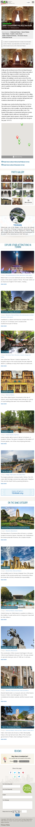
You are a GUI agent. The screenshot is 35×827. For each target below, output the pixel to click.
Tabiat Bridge (6, 471)
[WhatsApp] (14, 776)
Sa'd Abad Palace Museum (11, 312)
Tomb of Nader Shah (9, 647)
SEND (17, 815)
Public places (29, 275)
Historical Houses (15, 690)
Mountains (17, 355)
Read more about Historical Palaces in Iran (16, 162)
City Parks (16, 434)
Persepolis (5, 567)
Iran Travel (9, 820)
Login (28, 2)
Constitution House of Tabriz (12, 687)
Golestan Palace (7, 392)
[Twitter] (14, 772)
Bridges (8, 474)
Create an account (24, 761)
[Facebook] (10, 772)
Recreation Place (10, 355)
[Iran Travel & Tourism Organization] (7, 2)
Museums (8, 315)
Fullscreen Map (18, 157)
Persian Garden (7, 431)
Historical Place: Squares (21, 730)
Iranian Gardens (10, 434)
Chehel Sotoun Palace (9, 607)
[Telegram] (19, 776)
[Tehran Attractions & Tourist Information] (17, 220)
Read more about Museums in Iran (13, 165)
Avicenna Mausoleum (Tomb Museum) (15, 528)
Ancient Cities (9, 570)
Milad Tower (6, 272)
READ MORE (4, 284)
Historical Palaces (15, 315)
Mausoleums (14, 531)
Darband (5, 352)
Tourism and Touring (17, 820)
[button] (17, 137)
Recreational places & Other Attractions (15, 275)
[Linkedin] (19, 772)
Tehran (17, 225)
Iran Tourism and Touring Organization (22, 819)
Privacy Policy (5, 825)
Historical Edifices (24, 690)
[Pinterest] (23, 772)
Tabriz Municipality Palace (11, 727)
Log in (15, 761)
